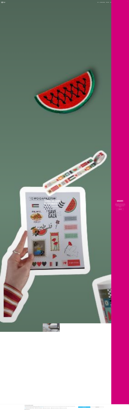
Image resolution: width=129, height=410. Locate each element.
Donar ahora (120, 209)
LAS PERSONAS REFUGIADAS (102, 2)
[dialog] (64, 407)
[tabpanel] (64, 205)
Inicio (98, 2)
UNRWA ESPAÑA (107, 2)
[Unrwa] (3, 2)
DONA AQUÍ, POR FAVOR (48, 209)
